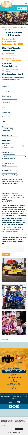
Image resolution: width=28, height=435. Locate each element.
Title (3, 107)
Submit (6, 255)
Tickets (23, 8)
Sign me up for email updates (11, 100)
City (3, 121)
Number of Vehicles (8, 158)
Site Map (14, 376)
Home (3, 27)
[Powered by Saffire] (17, 402)
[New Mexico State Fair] (6, 6)
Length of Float (7, 170)
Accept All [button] (19, 429)
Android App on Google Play (8, 371)
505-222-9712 (14, 390)
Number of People (8, 148)
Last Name (5, 91)
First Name (5, 86)
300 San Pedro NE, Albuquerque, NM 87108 (14, 383)
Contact (14, 374)
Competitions (16, 27)
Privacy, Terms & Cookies (14, 377)
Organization (6, 103)
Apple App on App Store (20, 371)
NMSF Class (6, 143)
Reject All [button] (9, 429)
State (3, 126)
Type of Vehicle (7, 152)
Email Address (7, 96)
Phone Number (7, 135)
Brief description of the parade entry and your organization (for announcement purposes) (12, 181)
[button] (14, 270)
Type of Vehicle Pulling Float (11, 175)
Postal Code (6, 130)
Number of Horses (8, 163)
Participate (9, 27)
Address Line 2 (7, 117)
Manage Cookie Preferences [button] (14, 432)
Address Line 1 (6, 112)
